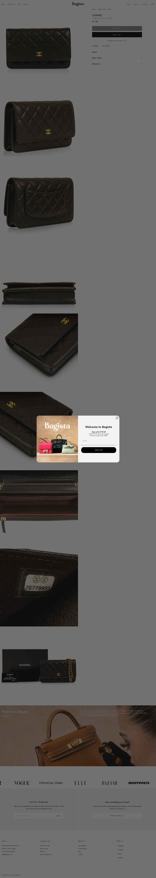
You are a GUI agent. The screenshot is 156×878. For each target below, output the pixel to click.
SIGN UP (99, 450)
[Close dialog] (117, 418)
